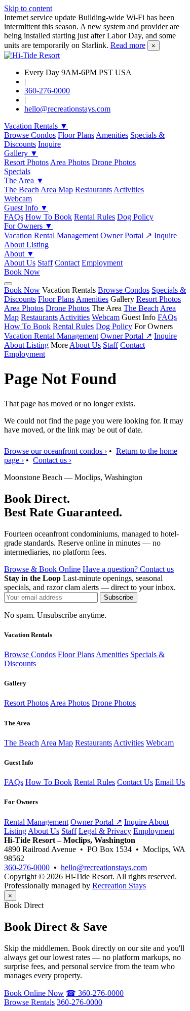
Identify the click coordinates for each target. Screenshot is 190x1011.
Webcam (18, 198)
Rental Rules (94, 216)
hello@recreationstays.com (67, 108)
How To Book (48, 216)
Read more (127, 45)
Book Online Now (34, 993)
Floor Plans (76, 135)
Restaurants (93, 189)
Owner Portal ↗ (126, 235)
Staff (45, 262)
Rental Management (36, 822)
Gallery (21, 153)
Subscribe (118, 597)
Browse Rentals (29, 1002)
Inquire (49, 144)
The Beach (21, 189)
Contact (67, 262)
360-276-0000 (47, 90)
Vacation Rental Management (51, 235)
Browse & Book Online (42, 569)
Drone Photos (114, 162)
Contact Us (135, 782)
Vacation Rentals (36, 126)
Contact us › (52, 460)
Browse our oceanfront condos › (55, 451)
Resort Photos (26, 162)
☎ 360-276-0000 (95, 993)
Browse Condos (30, 135)
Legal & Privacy (105, 831)
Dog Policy (135, 216)
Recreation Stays (119, 885)
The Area (24, 180)
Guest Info (26, 207)
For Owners (28, 226)
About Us (19, 262)
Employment (102, 262)
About (19, 253)
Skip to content (28, 8)
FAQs (13, 216)
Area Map (57, 189)
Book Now (22, 272)
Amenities (112, 135)
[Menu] (8, 283)
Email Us (170, 782)
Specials (17, 171)
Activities (128, 189)
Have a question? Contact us (128, 569)
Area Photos (70, 162)
